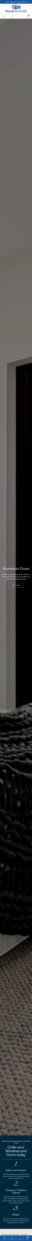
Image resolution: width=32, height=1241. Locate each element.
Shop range (16, 601)
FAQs (27, 1239)
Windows (12, 1239)
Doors (4, 1239)
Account (19, 1239)
